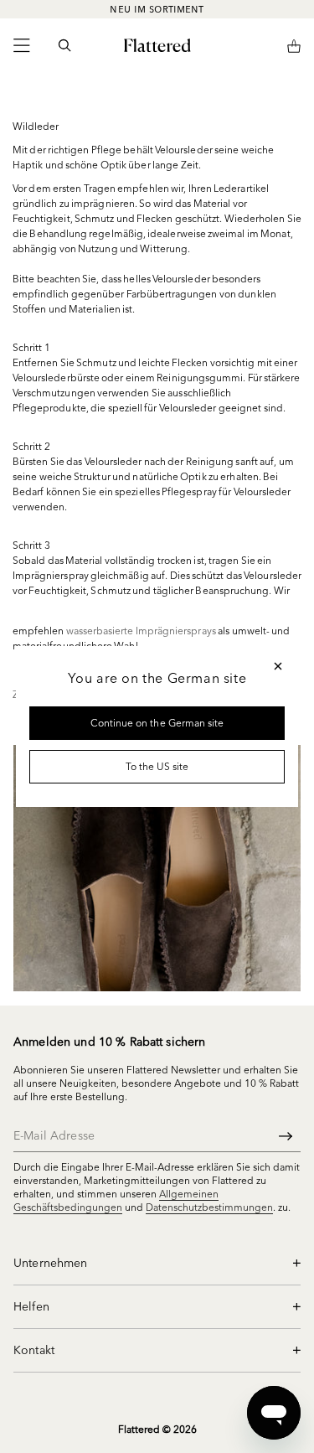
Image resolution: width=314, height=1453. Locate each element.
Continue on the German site (157, 722)
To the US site (157, 766)
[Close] (278, 666)
